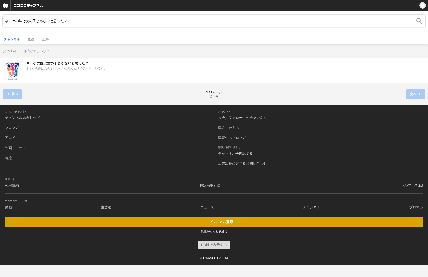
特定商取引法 (210, 185)
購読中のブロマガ (232, 137)
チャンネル (12, 39)
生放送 (106, 207)
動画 (31, 39)
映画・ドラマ (15, 148)
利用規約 (12, 185)
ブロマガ (12, 127)
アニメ (10, 137)
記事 (45, 39)
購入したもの (228, 127)
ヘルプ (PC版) (412, 185)
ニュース (207, 207)
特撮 (8, 158)
